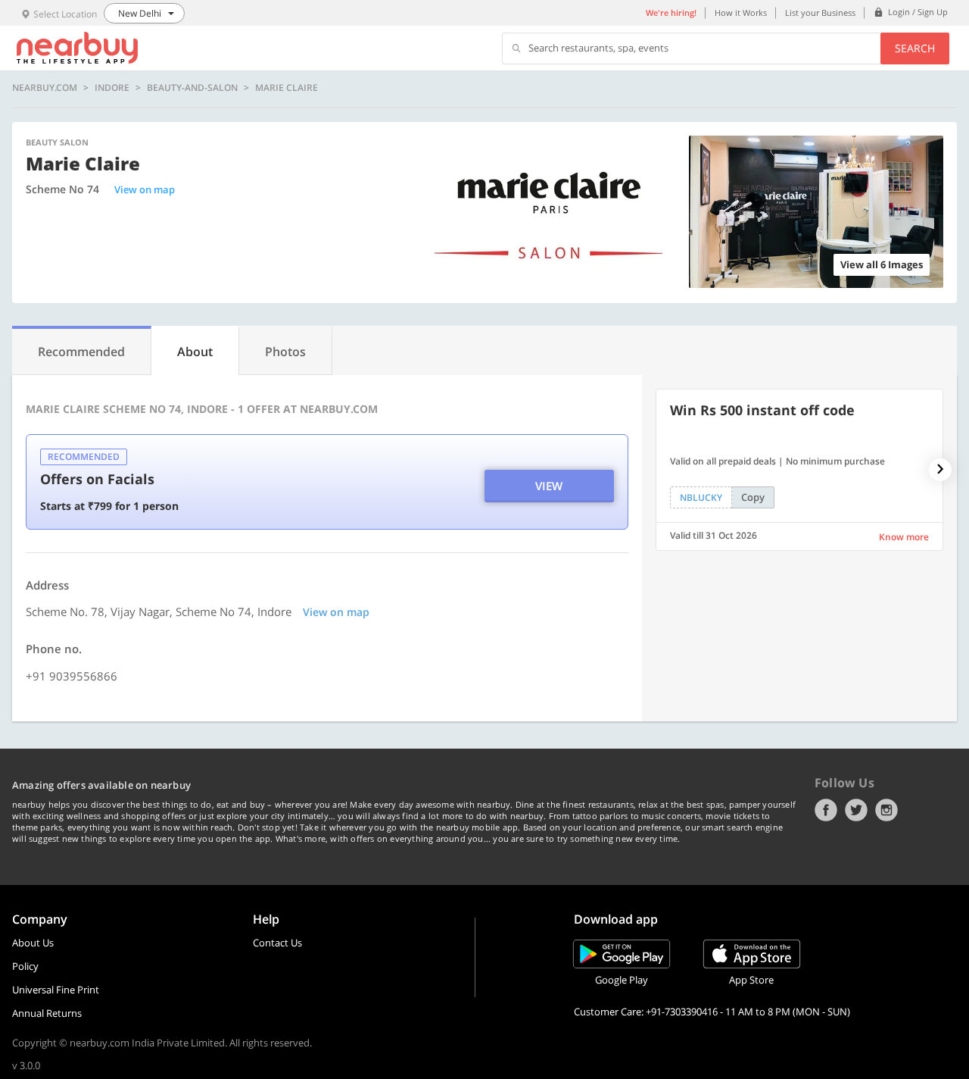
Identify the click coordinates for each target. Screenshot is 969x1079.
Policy (25, 966)
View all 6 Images (881, 264)
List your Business (820, 12)
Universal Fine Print (55, 989)
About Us (33, 942)
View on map (144, 189)
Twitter (856, 810)
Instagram (886, 810)
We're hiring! (671, 12)
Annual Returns (47, 1013)
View (548, 485)
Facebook (826, 810)
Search (915, 48)
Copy (753, 497)
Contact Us (277, 942)
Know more (904, 536)
